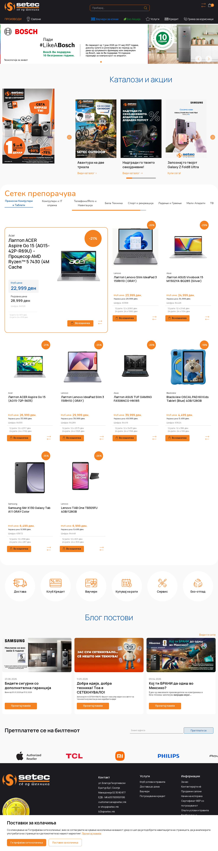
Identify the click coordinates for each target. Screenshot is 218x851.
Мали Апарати (196, 203)
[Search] (145, 7)
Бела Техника (114, 203)
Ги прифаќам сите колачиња (27, 842)
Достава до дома (150, 786)
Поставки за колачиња (65, 842)
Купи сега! (174, 173)
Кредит (174, 19)
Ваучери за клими (107, 19)
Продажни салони (191, 791)
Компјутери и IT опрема (52, 203)
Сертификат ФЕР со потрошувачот (192, 803)
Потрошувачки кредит (152, 796)
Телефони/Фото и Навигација (85, 203)
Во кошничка (82, 323)
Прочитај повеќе (91, 833)
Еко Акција (133, 19)
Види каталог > (87, 173)
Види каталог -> (132, 173)
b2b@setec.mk (106, 811)
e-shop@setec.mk (108, 806)
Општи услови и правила (195, 810)
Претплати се (199, 730)
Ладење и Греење (170, 203)
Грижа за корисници (200, 19)
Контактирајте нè (191, 786)
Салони (36, 19)
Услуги (155, 19)
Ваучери (144, 791)
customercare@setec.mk (112, 802)
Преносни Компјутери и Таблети (19, 203)
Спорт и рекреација (140, 203)
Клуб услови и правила (152, 781)
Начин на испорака (191, 796)
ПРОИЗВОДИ (13, 19)
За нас (184, 781)
